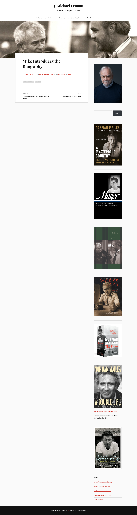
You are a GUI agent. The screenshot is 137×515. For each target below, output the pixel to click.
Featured (39, 18)
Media (69, 74)
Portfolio (50, 18)
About (97, 18)
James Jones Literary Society (103, 482)
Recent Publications (77, 18)
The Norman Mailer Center (102, 491)
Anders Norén (81, 510)
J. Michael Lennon (68, 5)
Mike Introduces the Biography (42, 63)
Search (117, 113)
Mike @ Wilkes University (102, 486)
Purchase (62, 18)
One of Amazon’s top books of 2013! (106, 411)
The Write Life (98, 500)
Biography (62, 74)
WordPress (63, 510)
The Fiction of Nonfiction (72, 97)
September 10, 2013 (46, 74)
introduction (28, 81)
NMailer (38, 81)
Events (89, 18)
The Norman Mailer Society (102, 495)
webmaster (29, 74)
